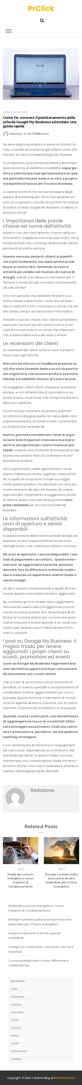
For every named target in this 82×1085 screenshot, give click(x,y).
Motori (16, 1027)
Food (14, 1020)
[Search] (42, 20)
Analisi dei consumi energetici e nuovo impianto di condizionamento (36, 908)
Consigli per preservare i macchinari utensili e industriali (40, 949)
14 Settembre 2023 (36, 134)
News (7, 112)
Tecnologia (20, 112)
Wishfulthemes (64, 1078)
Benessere (18, 981)
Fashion (16, 1004)
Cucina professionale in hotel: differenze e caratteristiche (38, 963)
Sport (15, 1043)
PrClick (41, 8)
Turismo (16, 1059)
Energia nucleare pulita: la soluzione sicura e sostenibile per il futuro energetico (40, 922)
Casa (14, 989)
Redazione (16, 133)
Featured (17, 1012)
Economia (18, 996)
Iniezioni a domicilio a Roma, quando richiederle (34, 935)
